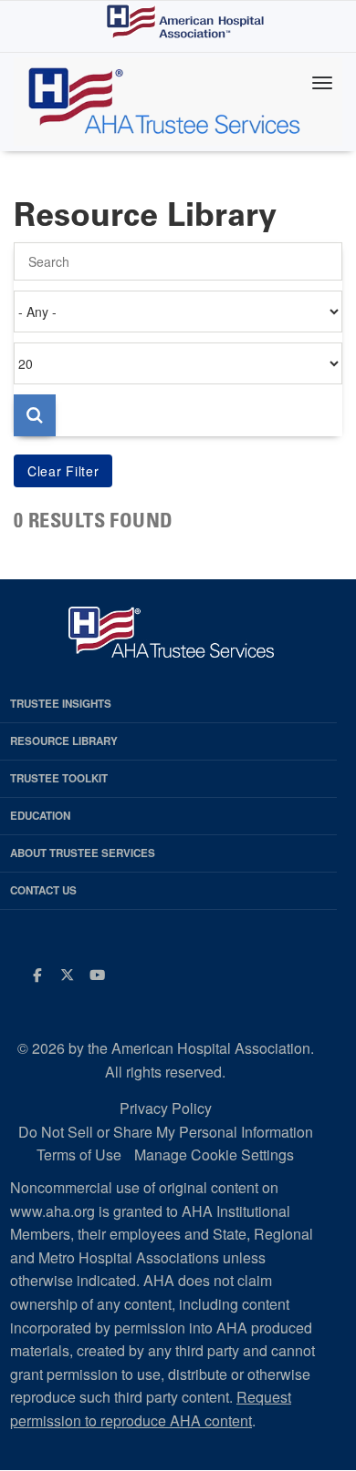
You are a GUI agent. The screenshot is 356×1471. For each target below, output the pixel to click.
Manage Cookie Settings (214, 1154)
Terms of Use (79, 1154)
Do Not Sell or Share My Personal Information (165, 1131)
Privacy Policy (166, 1108)
